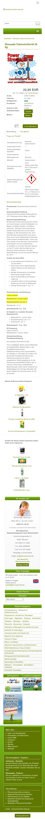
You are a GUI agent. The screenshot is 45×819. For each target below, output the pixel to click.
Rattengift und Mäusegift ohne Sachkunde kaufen (21, 627)
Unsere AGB (12, 737)
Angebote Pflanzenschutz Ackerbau (20, 794)
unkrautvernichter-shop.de (20, 809)
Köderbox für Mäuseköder (22, 407)
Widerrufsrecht (13, 746)
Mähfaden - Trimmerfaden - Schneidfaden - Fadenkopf (19, 666)
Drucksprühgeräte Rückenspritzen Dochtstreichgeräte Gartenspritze (23, 652)
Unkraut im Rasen (10, 639)
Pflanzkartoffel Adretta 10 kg (21, 466)
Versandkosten (33, 93)
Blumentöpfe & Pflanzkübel (13, 662)
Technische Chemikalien (12, 670)
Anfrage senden (23, 565)
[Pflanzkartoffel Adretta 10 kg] (22, 461)
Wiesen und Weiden (11, 642)
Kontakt (10, 742)
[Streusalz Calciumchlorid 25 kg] (22, 69)
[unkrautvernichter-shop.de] (5, 2)
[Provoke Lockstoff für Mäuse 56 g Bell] (21, 413)
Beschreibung (11, 131)
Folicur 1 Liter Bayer (22, 478)
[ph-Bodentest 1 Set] (22, 389)
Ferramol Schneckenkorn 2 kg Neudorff (21, 431)
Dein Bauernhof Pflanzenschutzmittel (22, 560)
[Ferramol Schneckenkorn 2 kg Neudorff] (21, 425)
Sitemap (10, 744)
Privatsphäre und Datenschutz (18, 735)
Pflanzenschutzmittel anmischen (19, 792)
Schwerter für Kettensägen (13, 630)
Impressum (11, 740)
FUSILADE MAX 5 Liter (22, 490)
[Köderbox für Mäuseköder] (21, 401)
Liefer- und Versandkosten (17, 733)
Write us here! (17, 780)
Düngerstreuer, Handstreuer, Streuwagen (18, 615)
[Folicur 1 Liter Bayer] (22, 471)
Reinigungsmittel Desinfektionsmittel (16, 656)
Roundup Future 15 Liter (21, 457)
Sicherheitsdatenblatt (14, 202)
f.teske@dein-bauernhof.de (15, 585)
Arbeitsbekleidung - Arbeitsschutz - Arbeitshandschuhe (16, 611)
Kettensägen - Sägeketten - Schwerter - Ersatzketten (22, 618)
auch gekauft (24, 131)
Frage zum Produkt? (14, 136)
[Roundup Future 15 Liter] (22, 451)
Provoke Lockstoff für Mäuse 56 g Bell (22, 419)
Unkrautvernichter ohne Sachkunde (16, 633)
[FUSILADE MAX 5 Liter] (21, 484)
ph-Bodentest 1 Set (21, 395)
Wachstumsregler (10, 659)
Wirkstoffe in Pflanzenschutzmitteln (19, 803)
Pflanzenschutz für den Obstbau (19, 796)
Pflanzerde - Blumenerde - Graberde (17, 624)
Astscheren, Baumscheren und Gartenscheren (20, 645)
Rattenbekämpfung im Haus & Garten (17, 648)
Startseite (11, 748)
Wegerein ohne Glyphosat (13, 636)
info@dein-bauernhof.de (25, 556)
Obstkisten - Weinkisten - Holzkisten (16, 621)
